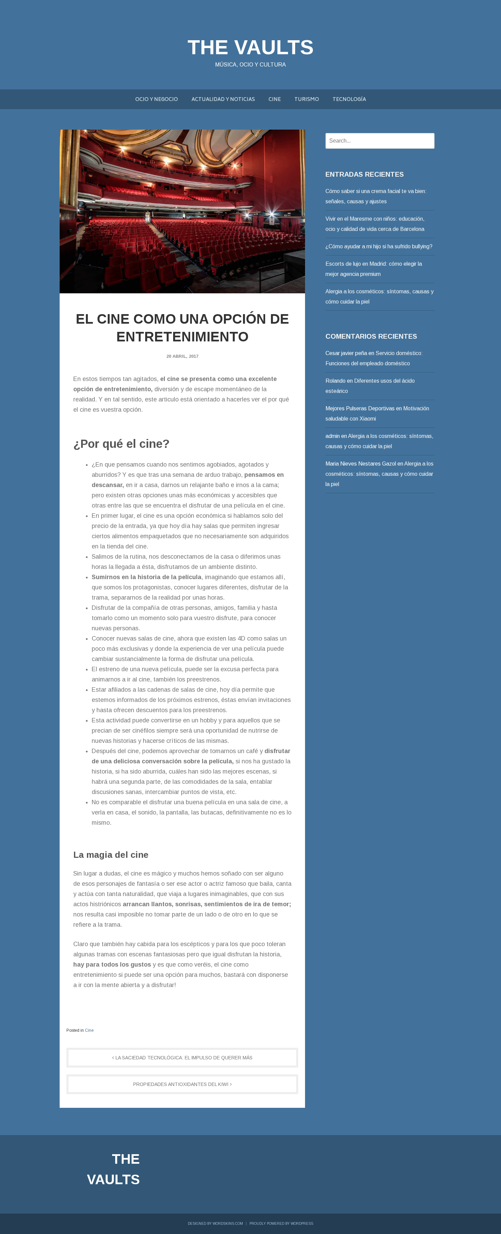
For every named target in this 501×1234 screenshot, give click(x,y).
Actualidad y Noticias (223, 100)
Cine (275, 100)
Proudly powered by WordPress (281, 1223)
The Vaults (250, 47)
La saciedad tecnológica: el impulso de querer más (184, 1057)
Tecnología (349, 100)
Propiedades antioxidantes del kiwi (180, 1084)
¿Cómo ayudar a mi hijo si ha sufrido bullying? (378, 246)
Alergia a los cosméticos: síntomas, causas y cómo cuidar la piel (379, 474)
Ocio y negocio (156, 100)
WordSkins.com (228, 1223)
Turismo (306, 100)
